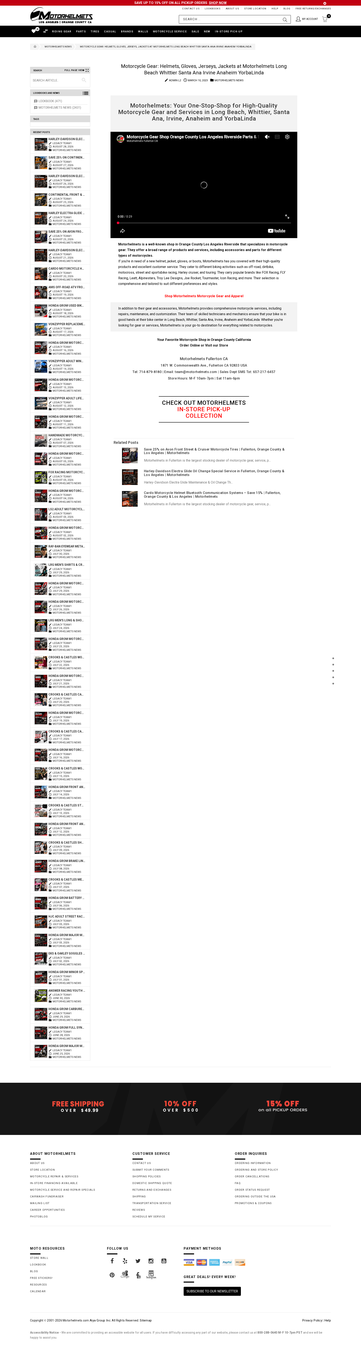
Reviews (138, 1209)
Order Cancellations (252, 1176)
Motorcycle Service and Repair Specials (62, 1189)
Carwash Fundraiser (47, 1196)
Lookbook (38, 1264)
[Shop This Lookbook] (333, 662)
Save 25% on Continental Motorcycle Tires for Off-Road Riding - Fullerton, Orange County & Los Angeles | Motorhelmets (66, 157)
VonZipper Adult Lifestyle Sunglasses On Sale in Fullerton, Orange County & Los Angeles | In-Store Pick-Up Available (66, 398)
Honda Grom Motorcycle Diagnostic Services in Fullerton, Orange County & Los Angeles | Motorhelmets (66, 676)
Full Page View (75, 70)
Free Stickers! (41, 1277)
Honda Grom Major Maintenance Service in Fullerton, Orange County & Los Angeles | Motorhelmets (66, 1046)
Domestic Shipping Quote (152, 1183)
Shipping (139, 1196)
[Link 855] (125, 1261)
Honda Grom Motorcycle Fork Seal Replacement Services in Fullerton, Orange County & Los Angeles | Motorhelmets (66, 639)
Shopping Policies (146, 1176)
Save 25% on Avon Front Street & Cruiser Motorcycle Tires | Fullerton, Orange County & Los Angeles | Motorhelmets (66, 231)
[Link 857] (151, 1261)
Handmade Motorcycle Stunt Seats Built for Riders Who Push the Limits (66, 435)
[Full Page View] (333, 649)
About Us (232, 8)
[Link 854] (112, 1261)
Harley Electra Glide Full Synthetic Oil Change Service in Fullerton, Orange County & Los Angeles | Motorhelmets (66, 213)
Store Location (255, 8)
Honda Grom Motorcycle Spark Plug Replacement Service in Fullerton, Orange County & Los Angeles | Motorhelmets (66, 583)
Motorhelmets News (58, 46)
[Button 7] (84, 80)
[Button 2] (285, 19)
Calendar (38, 1291)
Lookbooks (212, 8)
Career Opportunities (47, 1209)
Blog (286, 8)
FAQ (238, 1183)
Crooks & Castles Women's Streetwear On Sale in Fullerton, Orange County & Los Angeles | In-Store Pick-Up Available (66, 768)
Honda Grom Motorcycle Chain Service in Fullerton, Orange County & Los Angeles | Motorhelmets (66, 749)
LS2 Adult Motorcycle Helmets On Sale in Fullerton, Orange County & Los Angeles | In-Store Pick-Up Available (66, 509)
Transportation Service (151, 1203)
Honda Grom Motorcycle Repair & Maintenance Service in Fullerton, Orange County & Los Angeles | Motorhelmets (66, 416)
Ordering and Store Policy (256, 1169)
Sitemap (146, 1320)
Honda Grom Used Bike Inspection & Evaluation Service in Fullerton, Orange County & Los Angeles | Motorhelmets (66, 305)
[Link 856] (138, 1261)
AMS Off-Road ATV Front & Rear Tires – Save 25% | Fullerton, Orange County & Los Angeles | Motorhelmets (66, 287)
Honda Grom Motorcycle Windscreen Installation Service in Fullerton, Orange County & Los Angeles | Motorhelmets (66, 453)
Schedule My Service (148, 1216)
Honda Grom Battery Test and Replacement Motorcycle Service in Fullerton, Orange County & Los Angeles (66, 898)
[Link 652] (34, 47)
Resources (38, 1284)
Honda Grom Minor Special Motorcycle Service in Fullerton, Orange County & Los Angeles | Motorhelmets (66, 972)
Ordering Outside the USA (255, 1196)
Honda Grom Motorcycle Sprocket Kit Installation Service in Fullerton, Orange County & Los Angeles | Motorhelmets (66, 527)
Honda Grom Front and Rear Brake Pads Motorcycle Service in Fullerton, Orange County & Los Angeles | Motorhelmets (66, 787)
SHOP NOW (218, 3)
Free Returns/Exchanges (313, 8)
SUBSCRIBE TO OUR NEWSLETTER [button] (212, 1291)
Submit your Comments (150, 1169)
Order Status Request (252, 1189)
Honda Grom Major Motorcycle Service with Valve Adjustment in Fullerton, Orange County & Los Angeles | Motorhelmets (66, 935)
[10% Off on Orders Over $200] (180, 1106)
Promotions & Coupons (253, 1203)
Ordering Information (253, 1163)
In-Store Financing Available (54, 1183)
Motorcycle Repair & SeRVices (54, 1176)
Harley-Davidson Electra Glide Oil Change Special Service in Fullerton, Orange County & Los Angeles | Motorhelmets (66, 250)
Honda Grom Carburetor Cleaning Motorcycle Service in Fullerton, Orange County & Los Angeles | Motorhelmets (66, 1009)
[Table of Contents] (333, 704)
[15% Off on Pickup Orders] (283, 1106)
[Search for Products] (333, 690)
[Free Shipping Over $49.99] (78, 1106)
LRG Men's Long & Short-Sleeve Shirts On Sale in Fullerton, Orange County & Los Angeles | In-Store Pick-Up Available (66, 620)
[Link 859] (112, 1275)
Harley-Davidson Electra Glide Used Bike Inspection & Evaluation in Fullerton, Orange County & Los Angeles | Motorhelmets (66, 139)
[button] (307, 19)
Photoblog (39, 1216)
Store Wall (39, 1257)
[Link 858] (164, 1261)
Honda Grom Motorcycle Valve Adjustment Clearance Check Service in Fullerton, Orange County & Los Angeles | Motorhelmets (66, 490)
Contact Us (190, 8)
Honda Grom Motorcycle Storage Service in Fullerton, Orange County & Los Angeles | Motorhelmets (66, 342)
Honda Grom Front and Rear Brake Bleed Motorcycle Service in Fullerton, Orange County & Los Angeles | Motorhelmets (66, 824)
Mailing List (40, 1203)
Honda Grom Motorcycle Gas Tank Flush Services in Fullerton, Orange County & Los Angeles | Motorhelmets (66, 601)
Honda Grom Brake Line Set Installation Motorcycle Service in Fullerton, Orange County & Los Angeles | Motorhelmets (66, 861)
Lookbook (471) (50, 101)
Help (275, 8)
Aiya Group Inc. (100, 1320)
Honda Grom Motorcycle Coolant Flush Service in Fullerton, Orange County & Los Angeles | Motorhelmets (66, 713)
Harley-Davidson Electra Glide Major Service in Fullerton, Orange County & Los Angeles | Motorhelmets (66, 176)
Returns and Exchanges (151, 1189)
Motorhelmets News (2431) (60, 107)
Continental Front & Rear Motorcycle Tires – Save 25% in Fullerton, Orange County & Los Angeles (66, 194)
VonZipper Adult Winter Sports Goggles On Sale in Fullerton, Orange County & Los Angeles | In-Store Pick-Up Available (66, 361)
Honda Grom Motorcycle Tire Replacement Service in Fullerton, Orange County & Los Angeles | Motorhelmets (66, 379)
